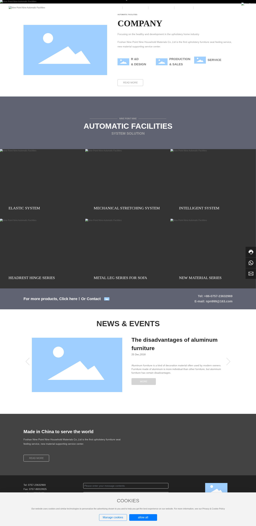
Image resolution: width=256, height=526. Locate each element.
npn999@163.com (219, 301)
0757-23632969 (37, 485)
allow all (143, 517)
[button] (27, 361)
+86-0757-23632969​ (218, 296)
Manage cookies (113, 517)
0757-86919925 (38, 489)
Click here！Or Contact (80, 299)
